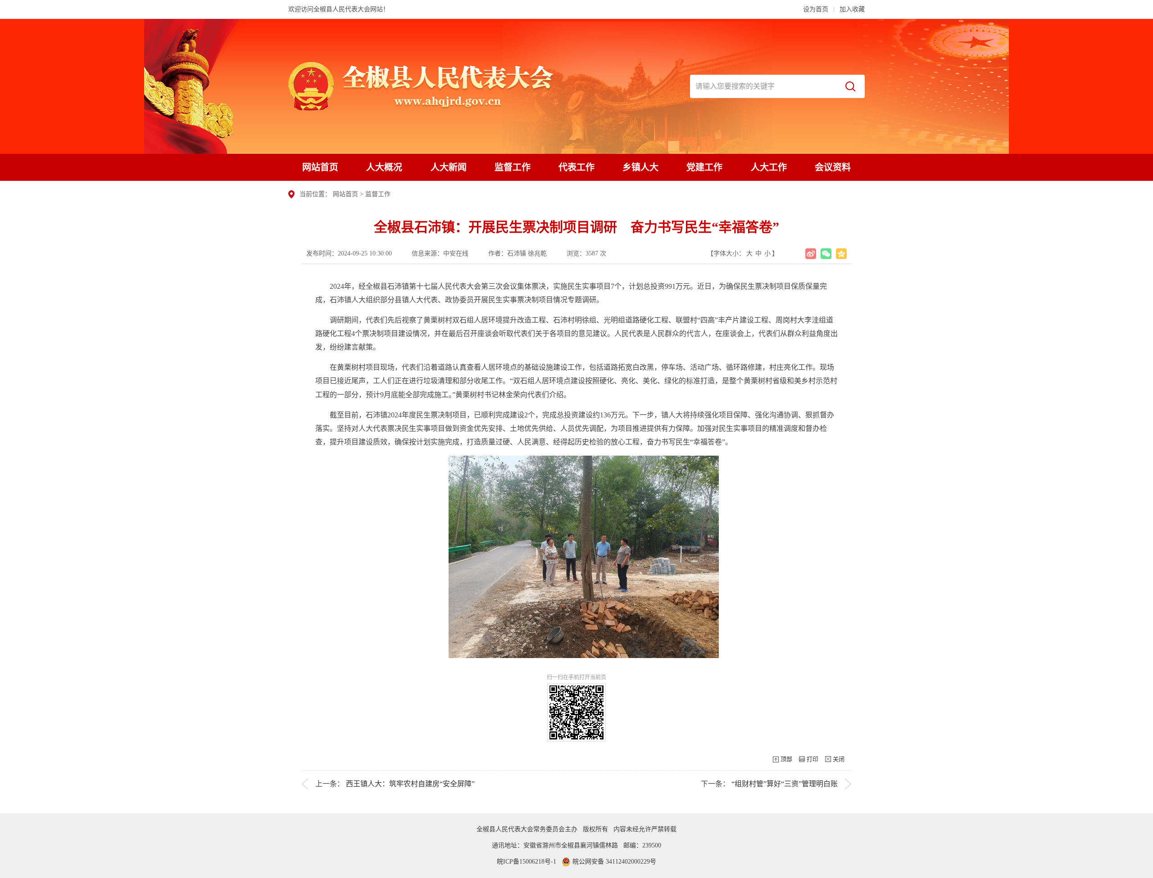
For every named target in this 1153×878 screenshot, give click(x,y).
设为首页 (815, 9)
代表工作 (576, 167)
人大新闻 (449, 167)
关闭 (838, 759)
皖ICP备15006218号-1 (526, 861)
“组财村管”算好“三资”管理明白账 (784, 784)
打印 (812, 759)
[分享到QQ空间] (841, 253)
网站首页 (320, 167)
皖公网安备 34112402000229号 (613, 861)
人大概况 (384, 167)
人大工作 (769, 167)
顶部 (786, 759)
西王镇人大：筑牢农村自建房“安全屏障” (410, 784)
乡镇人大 (640, 167)
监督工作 (513, 167)
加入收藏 (852, 9)
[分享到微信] (826, 253)
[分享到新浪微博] (810, 253)
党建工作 (704, 167)
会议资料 (833, 167)
